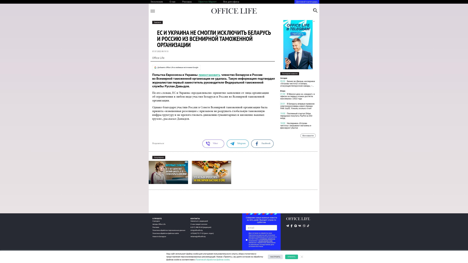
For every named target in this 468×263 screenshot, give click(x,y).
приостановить (209, 75)
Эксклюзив (157, 1)
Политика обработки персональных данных (168, 230)
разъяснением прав (265, 241)
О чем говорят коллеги (198, 224)
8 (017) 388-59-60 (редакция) (200, 227)
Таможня (157, 22)
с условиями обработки (266, 239)
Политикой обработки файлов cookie (212, 259)
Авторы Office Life (159, 224)
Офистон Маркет (207, 1)
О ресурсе (156, 221)
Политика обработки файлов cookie (165, 233)
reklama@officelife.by (198, 236)
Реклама (187, 1)
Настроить (275, 257)
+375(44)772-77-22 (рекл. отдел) (202, 233)
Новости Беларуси (159, 236)
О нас (173, 1)
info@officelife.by (196, 230)
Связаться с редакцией (199, 221)
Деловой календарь (307, 1)
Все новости (308, 136)
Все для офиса (231, 1)
